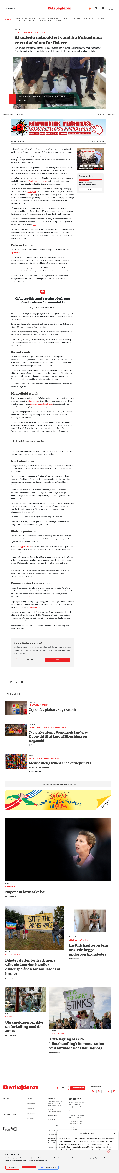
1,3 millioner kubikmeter (37, 181)
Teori (31, 755)
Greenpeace (32, 192)
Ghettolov (20, 20)
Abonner (29, 660)
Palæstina (75, 18)
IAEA (13, 384)
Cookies (71, 1127)
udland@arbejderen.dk (31, 1108)
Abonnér (13, 1167)
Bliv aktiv (59, 20)
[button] (114, 1133)
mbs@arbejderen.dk (75, 1107)
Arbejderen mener (7, 1102)
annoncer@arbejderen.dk (31, 1118)
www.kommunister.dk (76, 1123)
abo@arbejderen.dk (54, 1122)
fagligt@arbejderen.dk (31, 1103)
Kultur (32, 702)
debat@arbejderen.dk (31, 1113)
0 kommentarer (9, 114)
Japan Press (25, 596)
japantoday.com (17, 252)
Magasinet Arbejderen (25, 18)
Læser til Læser (6, 1114)
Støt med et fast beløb (49, 1167)
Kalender (5, 1110)
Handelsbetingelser (54, 1134)
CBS (34, 225)
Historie (5, 1118)
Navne (14, 1114)
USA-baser (88, 18)
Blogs (11, 1110)
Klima (31, 20)
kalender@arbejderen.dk (31, 1115)
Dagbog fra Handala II (48, 18)
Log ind (110, 9)
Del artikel (111, 114)
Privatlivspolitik (73, 1129)
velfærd (100, 18)
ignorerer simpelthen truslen (41, 404)
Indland (8, 952)
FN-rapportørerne (24, 546)
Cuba (65, 18)
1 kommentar (11, 896)
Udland (18, 29)
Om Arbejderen (44, 20)
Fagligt (16, 1102)
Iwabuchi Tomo (35, 607)
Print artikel (100, 114)
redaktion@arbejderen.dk (32, 1101)
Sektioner (11, 8)
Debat (7, 883)
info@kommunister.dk (76, 1121)
